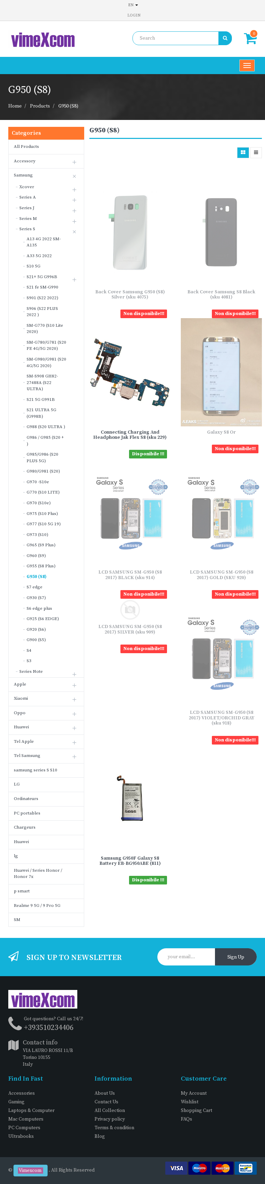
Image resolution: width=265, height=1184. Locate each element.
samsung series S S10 (35, 770)
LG (17, 784)
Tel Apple (24, 741)
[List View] (256, 152)
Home (15, 106)
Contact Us (106, 1102)
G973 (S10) (37, 534)
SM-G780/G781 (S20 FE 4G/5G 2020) (46, 346)
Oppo (20, 713)
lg (16, 856)
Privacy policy (110, 1119)
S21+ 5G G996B (42, 277)
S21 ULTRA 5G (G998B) (41, 413)
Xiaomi (21, 698)
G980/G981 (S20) (43, 471)
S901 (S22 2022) (42, 298)
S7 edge (34, 587)
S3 (29, 661)
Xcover (26, 187)
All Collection (110, 1110)
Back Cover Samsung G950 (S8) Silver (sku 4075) (130, 294)
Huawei (21, 727)
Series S (27, 229)
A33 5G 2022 (39, 256)
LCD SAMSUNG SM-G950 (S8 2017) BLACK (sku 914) (130, 574)
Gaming (16, 1102)
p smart (22, 891)
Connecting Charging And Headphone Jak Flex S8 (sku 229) (130, 435)
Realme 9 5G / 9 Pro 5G (37, 905)
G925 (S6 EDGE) (43, 618)
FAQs (186, 1119)
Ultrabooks (21, 1136)
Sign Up (235, 957)
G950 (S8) (68, 106)
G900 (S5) (36, 639)
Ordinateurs (26, 798)
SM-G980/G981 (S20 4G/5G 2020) (46, 362)
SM (17, 919)
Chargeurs (25, 827)
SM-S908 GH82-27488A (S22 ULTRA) (42, 382)
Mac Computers (25, 1119)
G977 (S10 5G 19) (44, 524)
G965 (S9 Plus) (41, 545)
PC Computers (24, 1128)
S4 (29, 650)
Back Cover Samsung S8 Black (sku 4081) (221, 294)
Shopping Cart (196, 1110)
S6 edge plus (39, 608)
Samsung (23, 175)
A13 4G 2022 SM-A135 (44, 242)
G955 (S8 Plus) (41, 566)
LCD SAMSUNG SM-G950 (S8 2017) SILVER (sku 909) (130, 629)
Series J (27, 208)
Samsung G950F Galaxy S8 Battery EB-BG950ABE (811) (130, 861)
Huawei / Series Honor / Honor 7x (38, 874)
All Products (26, 146)
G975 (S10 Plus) (42, 513)
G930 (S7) (36, 597)
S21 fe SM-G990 (42, 287)
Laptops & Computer (31, 1110)
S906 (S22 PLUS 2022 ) (42, 312)
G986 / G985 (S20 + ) (45, 441)
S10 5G (33, 266)
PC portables (27, 813)
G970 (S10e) (39, 503)
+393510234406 (48, 1027)
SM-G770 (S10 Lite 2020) (45, 329)
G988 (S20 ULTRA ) (46, 426)
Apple (20, 684)
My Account (194, 1093)
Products (40, 106)
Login (133, 15)
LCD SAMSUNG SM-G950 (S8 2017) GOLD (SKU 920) (221, 574)
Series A (27, 197)
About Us (105, 1093)
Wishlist (189, 1102)
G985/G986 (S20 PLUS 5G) (42, 458)
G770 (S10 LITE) (43, 492)
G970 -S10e (38, 482)
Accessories (21, 1093)
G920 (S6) (36, 629)
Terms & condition (114, 1128)
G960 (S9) (36, 555)
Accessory (25, 161)
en (131, 5)
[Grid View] (243, 152)
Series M (28, 218)
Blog (100, 1136)
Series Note (31, 671)
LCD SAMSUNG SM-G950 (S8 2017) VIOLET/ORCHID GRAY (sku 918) (221, 717)
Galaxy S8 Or (221, 432)
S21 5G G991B (41, 399)
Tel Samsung (27, 755)
